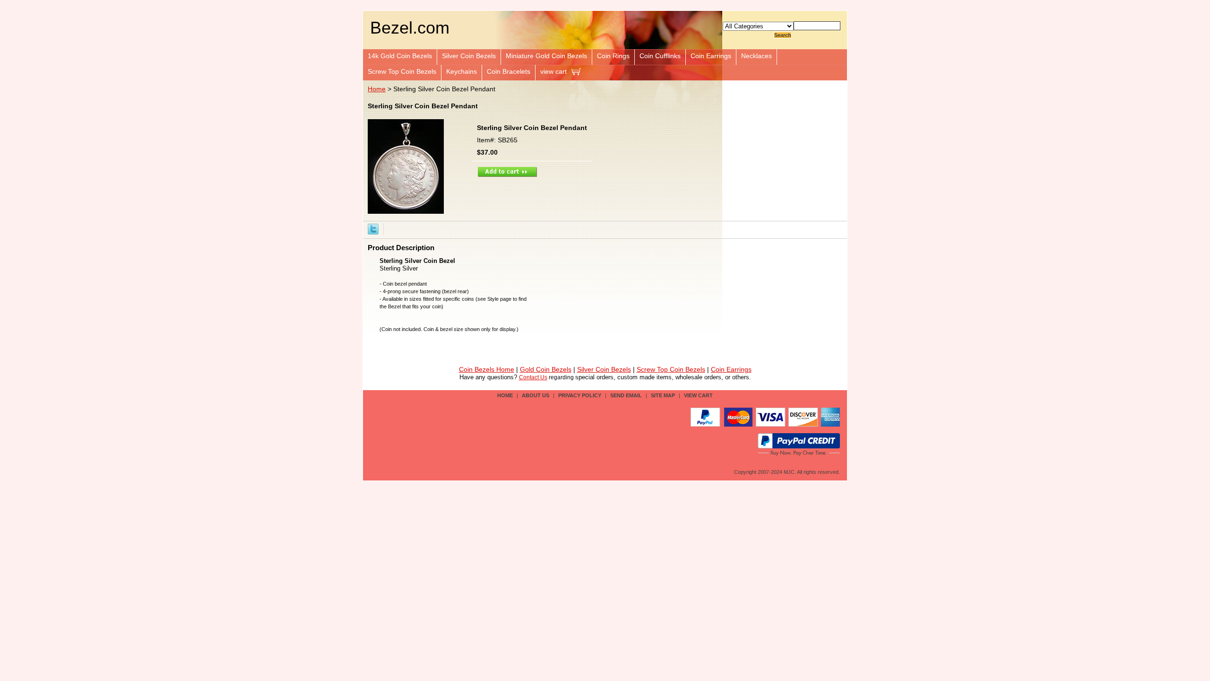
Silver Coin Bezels (469, 56)
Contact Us (533, 377)
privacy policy (579, 395)
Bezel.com (409, 27)
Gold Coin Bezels (545, 369)
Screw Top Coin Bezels (402, 71)
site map (663, 395)
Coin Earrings (711, 56)
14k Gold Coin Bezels (400, 56)
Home (377, 89)
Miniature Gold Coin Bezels (546, 56)
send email (626, 395)
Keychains (461, 71)
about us (535, 395)
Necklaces (756, 56)
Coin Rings (613, 56)
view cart (553, 71)
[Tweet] (373, 228)
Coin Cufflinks (660, 56)
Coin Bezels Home (486, 369)
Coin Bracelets (508, 71)
